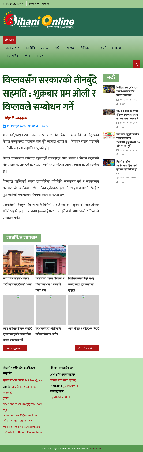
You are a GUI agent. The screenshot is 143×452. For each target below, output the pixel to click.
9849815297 (95, 448)
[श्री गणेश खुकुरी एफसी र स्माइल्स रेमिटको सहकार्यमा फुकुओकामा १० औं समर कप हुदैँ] (109, 135)
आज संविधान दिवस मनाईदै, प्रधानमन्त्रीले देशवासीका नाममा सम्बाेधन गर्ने (18, 334)
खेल (27, 56)
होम (11, 40)
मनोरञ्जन (117, 48)
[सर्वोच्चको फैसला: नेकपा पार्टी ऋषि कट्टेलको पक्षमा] (18, 260)
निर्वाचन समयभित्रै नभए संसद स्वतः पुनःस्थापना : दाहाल (81, 284)
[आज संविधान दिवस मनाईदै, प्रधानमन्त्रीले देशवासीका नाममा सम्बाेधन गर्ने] (18, 310)
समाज (45, 48)
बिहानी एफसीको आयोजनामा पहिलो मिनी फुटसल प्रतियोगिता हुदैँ (126, 165)
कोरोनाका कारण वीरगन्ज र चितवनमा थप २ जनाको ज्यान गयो (50, 284)
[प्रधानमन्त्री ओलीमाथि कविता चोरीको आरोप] (51, 310)
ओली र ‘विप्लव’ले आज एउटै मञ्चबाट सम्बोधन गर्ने (88, 348)
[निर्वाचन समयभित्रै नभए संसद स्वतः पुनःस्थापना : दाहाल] (83, 260)
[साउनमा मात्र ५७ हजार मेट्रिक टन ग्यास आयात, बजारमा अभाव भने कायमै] (109, 112)
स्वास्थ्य (69, 48)
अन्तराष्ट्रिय (12, 56)
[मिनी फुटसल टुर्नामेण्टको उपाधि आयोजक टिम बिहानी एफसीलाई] (109, 89)
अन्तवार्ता (100, 48)
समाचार (11, 48)
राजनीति (29, 48)
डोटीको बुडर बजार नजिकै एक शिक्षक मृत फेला (17, 348)
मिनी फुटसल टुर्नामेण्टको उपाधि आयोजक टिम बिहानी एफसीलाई (127, 91)
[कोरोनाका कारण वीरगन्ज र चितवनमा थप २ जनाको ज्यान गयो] (51, 260)
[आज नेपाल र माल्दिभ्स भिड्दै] (83, 310)
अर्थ (57, 48)
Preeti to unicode (39, 3)
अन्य (38, 56)
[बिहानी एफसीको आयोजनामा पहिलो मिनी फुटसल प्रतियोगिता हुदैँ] (109, 162)
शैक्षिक (84, 48)
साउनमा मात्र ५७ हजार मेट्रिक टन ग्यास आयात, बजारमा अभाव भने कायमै (127, 114)
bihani (44, 126)
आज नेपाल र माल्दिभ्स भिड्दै (83, 328)
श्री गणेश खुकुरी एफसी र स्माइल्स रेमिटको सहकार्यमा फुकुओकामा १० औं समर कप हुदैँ (128, 140)
